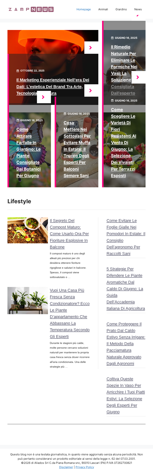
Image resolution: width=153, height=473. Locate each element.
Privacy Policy (85, 467)
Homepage (83, 9)
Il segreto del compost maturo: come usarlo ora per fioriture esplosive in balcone (69, 233)
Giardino (121, 9)
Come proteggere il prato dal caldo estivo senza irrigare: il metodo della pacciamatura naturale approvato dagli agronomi (126, 344)
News (138, 9)
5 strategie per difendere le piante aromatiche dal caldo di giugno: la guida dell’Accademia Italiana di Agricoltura (126, 289)
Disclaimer (66, 467)
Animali (103, 9)
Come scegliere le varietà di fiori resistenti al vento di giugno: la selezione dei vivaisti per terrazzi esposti (123, 142)
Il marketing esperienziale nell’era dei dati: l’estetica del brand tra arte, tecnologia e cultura (52, 86)
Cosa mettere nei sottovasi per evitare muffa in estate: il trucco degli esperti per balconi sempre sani (77, 149)
